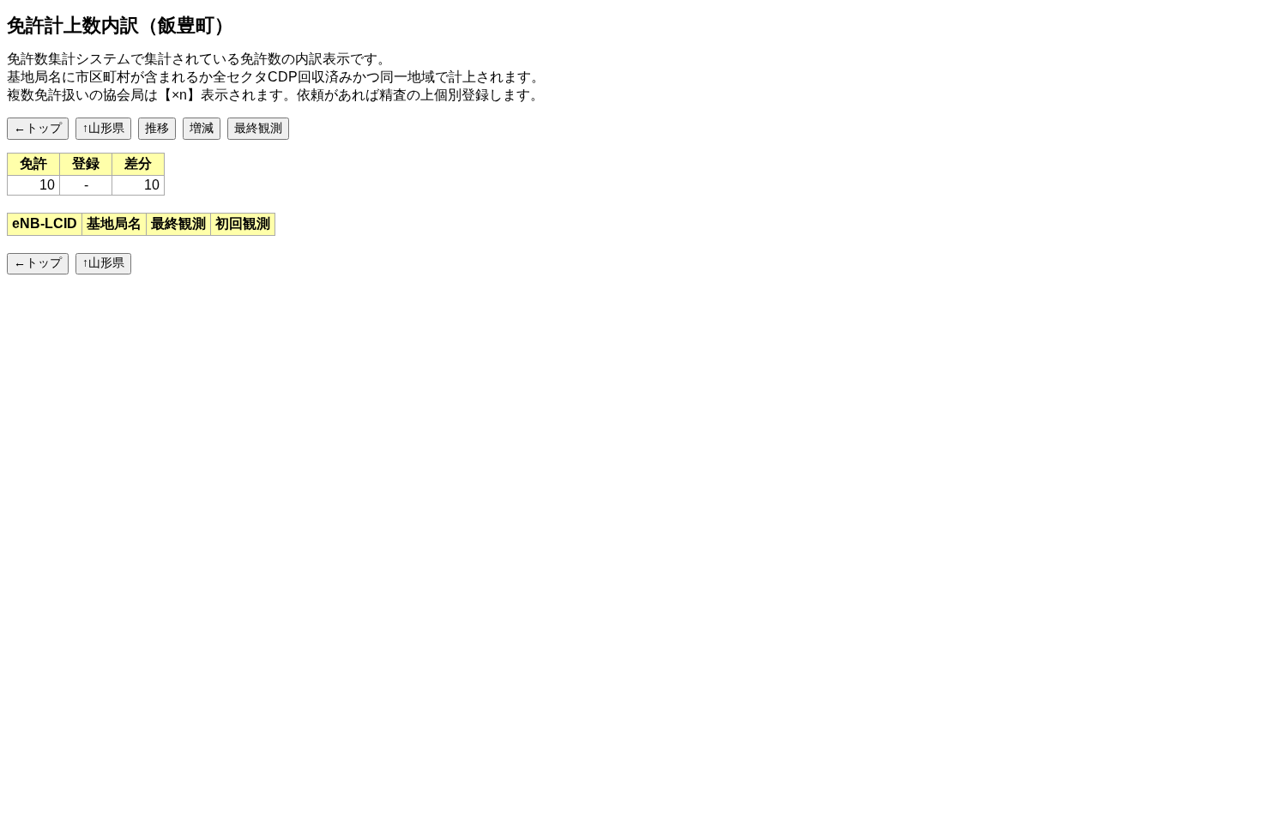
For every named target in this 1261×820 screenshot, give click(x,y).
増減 (202, 128)
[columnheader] (45, 224)
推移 (157, 128)
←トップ (38, 128)
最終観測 (258, 128)
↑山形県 (103, 128)
